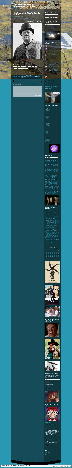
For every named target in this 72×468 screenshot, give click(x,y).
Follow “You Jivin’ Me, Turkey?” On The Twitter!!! (51, 81)
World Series (53, 193)
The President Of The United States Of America (52, 190)
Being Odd (47, 170)
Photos (56, 184)
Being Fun (56, 166)
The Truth (33, 77)
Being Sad (47, 171)
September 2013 (48, 115)
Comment (38, 95)
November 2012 (47, 126)
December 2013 (47, 111)
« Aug (46, 259)
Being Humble (51, 168)
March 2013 (47, 122)
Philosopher (55, 183)
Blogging (52, 173)
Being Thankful (52, 171)
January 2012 (47, 138)
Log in (46, 453)
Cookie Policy (21, 466)
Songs (54, 187)
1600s (46, 160)
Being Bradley (55, 165)
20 (54, 255)
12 (52, 253)
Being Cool (47, 167)
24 (48, 256)
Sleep (58, 186)
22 (58, 255)
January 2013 (47, 124)
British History (17, 76)
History (22, 75)
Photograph (38, 76)
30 (46, 258)
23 (46, 256)
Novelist (51, 183)
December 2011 (47, 139)
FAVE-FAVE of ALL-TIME (54, 174)
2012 (56, 161)
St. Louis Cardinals (54, 188)
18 (50, 255)
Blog (56, 171)
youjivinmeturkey (19, 16)
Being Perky (51, 170)
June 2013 (46, 118)
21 (56, 255)
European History (29, 76)
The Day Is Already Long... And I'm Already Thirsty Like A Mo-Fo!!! (54, 46)
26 (52, 256)
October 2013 (47, 114)
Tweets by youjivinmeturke (49, 83)
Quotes (33, 75)
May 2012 (46, 133)
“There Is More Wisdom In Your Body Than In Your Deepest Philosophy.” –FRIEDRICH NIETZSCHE (52, 240)
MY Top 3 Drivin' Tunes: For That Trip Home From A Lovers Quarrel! (54, 55)
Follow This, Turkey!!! (49, 26)
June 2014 (47, 107)
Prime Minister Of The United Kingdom (19, 77)
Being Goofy (47, 168)
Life (26, 75)
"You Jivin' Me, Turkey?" (24, 5)
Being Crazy (52, 166)
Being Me (52, 169)
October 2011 (47, 141)
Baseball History (51, 164)
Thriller (50, 193)
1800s (39, 75)
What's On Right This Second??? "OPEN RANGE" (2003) (54, 52)
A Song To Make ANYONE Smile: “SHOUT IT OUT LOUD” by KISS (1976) (52, 219)
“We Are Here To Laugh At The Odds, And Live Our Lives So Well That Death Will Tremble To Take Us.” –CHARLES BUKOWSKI (34, 81)
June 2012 (47, 132)
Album (48, 163)
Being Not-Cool (56, 169)
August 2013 (47, 116)
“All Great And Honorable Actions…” (51, 229)
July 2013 (46, 117)
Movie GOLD (47, 182)
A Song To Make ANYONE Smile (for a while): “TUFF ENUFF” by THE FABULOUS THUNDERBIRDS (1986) (21, 81)
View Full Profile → (48, 447)
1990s (51, 161)
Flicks (52, 175)
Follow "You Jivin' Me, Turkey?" (51, 18)
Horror (49, 178)
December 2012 (47, 125)
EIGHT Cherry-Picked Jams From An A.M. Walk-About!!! (54, 67)
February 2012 (47, 137)
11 (50, 253)
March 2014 (47, 108)
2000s (53, 161)
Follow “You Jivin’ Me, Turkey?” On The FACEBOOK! (51, 87)
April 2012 (46, 134)
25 (50, 256)
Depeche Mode (56, 173)
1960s (58, 160)
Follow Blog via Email (51, 373)
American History (54, 163)
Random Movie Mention (54, 186)
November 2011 (47, 140)
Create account (47, 452)
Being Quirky (56, 170)
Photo (35, 76)
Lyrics (46, 181)
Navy (49, 183)
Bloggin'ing (48, 173)
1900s (14, 76)
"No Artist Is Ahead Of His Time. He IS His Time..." (54, 58)
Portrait (49, 186)
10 (48, 253)
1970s (46, 161)
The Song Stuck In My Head (49, 192)
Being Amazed (50, 165)
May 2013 (46, 119)
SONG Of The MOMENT (49, 187)
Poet (46, 186)
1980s (48, 161)
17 (48, 255)
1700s (48, 160)
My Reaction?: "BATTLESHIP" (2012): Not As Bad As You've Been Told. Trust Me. (53, 70)
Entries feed (47, 454)
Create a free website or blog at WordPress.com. (23, 459)
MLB (57, 181)
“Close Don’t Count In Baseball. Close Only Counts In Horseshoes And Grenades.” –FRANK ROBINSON (52, 233)
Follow (47, 382)
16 (46, 255)
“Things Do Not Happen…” (49, 242)
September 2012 (48, 129)
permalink (22, 77)
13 (54, 253)
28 (56, 256)
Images (24, 75)
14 (56, 253)
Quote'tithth (29, 75)
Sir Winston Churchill (28, 77)
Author (46, 164)
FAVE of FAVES (48, 175)
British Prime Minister (23, 76)
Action (46, 163)
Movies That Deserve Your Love (53, 182)
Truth (36, 77)
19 (52, 255)
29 (58, 256)
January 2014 (47, 110)
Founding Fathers (51, 176)
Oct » (48, 259)
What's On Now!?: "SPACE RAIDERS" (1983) (53, 73)
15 (58, 253)
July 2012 (46, 131)
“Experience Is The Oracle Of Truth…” (51, 220)
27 (54, 256)
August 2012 (47, 130)
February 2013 (47, 123)
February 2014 (47, 109)
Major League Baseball (52, 181)
